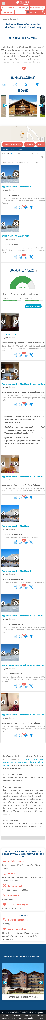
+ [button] (42, 139)
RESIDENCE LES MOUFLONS (15, 236)
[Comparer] (43, 12)
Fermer (40, 1018)
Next (41, 105)
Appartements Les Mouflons (15, 526)
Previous (5, 105)
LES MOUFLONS (9, 334)
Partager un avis (33, 306)
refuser (6, 1015)
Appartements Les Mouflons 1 (16, 186)
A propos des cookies (26, 1018)
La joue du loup (8, 190)
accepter (17, 1015)
